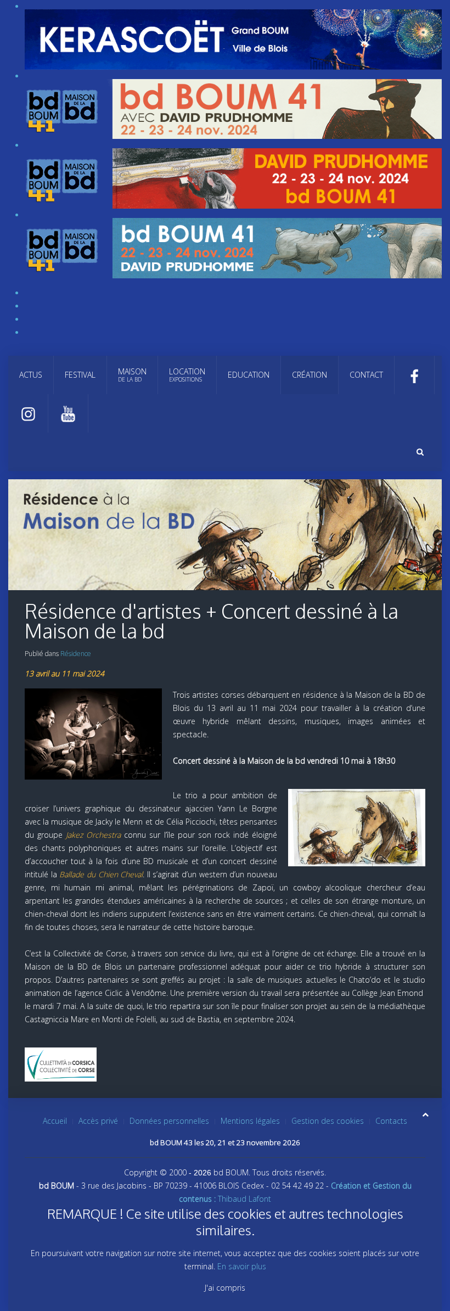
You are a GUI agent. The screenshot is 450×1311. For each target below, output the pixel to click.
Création (309, 374)
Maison (132, 374)
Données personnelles (169, 1121)
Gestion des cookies (327, 1121)
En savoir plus (241, 1266)
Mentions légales (250, 1121)
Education (248, 374)
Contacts (391, 1121)
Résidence (75, 653)
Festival (80, 374)
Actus (30, 374)
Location (187, 374)
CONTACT (366, 374)
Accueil (55, 1121)
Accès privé (98, 1121)
